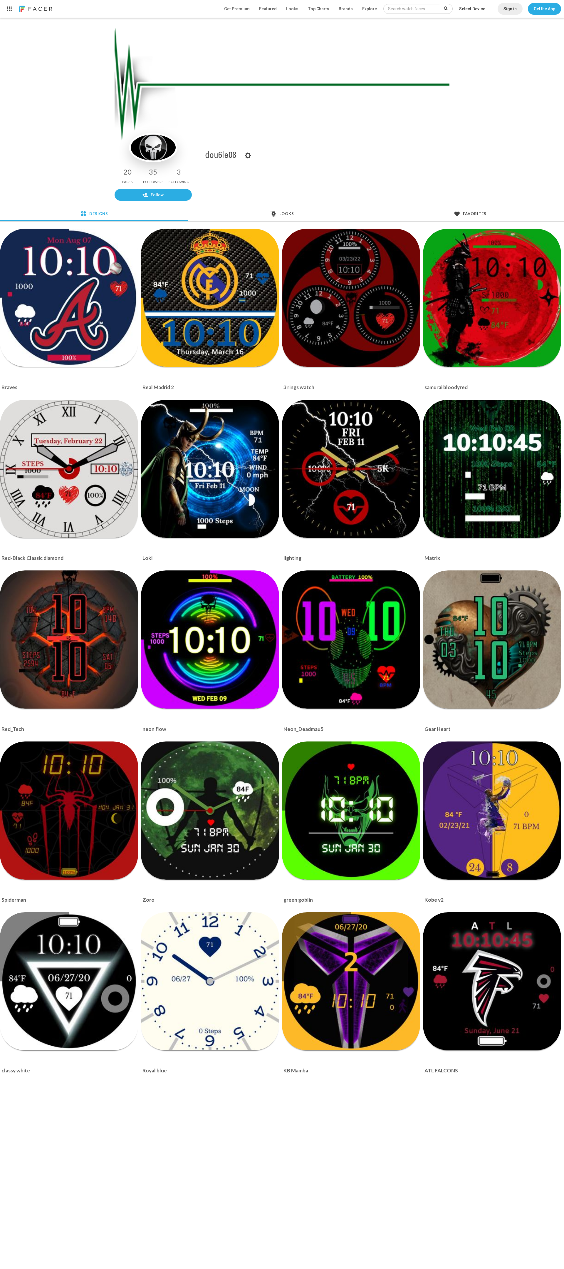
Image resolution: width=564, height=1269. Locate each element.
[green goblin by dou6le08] (351, 810)
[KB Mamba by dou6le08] (351, 981)
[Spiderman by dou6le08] (69, 810)
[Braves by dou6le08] (69, 298)
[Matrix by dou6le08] (492, 469)
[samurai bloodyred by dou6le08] (492, 298)
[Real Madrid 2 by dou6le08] (210, 298)
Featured (268, 8)
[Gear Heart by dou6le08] (492, 639)
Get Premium (237, 8)
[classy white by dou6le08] (69, 981)
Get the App (544, 8)
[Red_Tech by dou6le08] (69, 639)
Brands (346, 8)
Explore (369, 8)
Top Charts (318, 8)
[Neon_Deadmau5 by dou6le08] (351, 639)
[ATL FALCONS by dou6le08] (492, 981)
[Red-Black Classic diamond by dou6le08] (69, 469)
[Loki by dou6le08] (210, 469)
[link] (35, 9)
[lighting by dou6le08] (351, 469)
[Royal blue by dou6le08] (210, 981)
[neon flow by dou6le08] (210, 639)
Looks (292, 8)
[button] (544, 8)
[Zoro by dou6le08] (210, 810)
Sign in (510, 8)
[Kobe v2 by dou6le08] (492, 810)
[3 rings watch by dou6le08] (351, 298)
